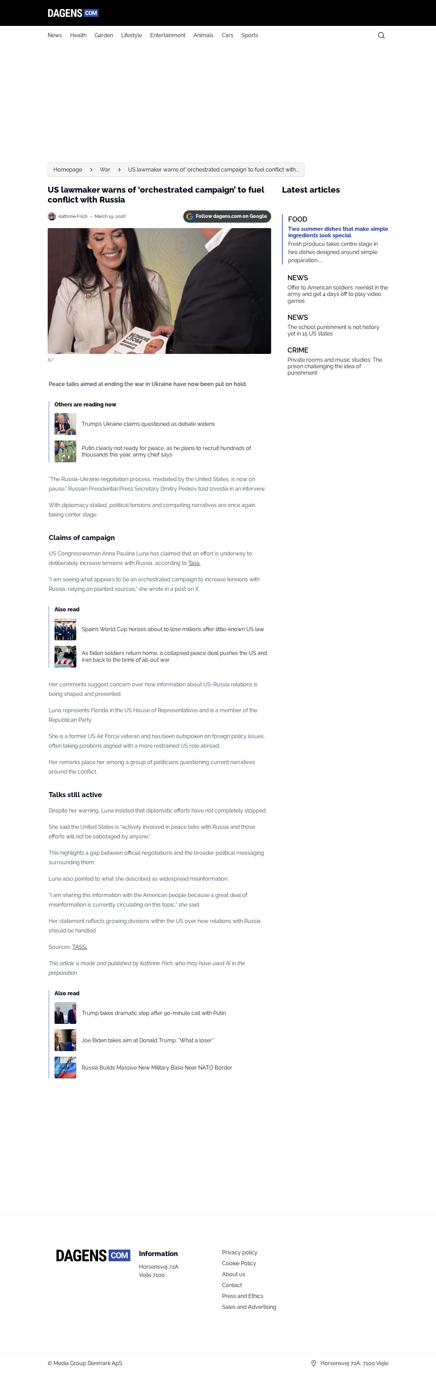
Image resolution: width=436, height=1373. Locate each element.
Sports (250, 35)
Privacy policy (240, 1252)
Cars (227, 35)
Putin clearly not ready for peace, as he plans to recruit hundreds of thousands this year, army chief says (166, 451)
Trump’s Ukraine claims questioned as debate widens (148, 424)
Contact (232, 1285)
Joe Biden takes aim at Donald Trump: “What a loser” (148, 1040)
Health (78, 35)
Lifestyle (131, 35)
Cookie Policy (239, 1263)
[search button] (381, 35)
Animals (203, 35)
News (55, 35)
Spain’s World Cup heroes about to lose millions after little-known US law (173, 629)
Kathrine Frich (73, 216)
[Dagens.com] (218, 12)
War (105, 169)
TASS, (79, 947)
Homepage (67, 169)
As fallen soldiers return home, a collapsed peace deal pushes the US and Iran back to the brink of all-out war (174, 656)
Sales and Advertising (249, 1307)
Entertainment (167, 35)
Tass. (194, 563)
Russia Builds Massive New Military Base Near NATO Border (157, 1067)
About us (233, 1274)
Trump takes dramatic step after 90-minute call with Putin (154, 1013)
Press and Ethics (242, 1296)
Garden (104, 35)
